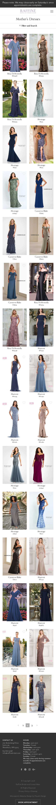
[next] (37, 725)
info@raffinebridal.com (11, 753)
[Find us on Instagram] (29, 769)
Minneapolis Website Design (21, 796)
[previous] (18, 725)
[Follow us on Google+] (34, 769)
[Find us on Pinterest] (25, 769)
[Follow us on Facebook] (21, 769)
